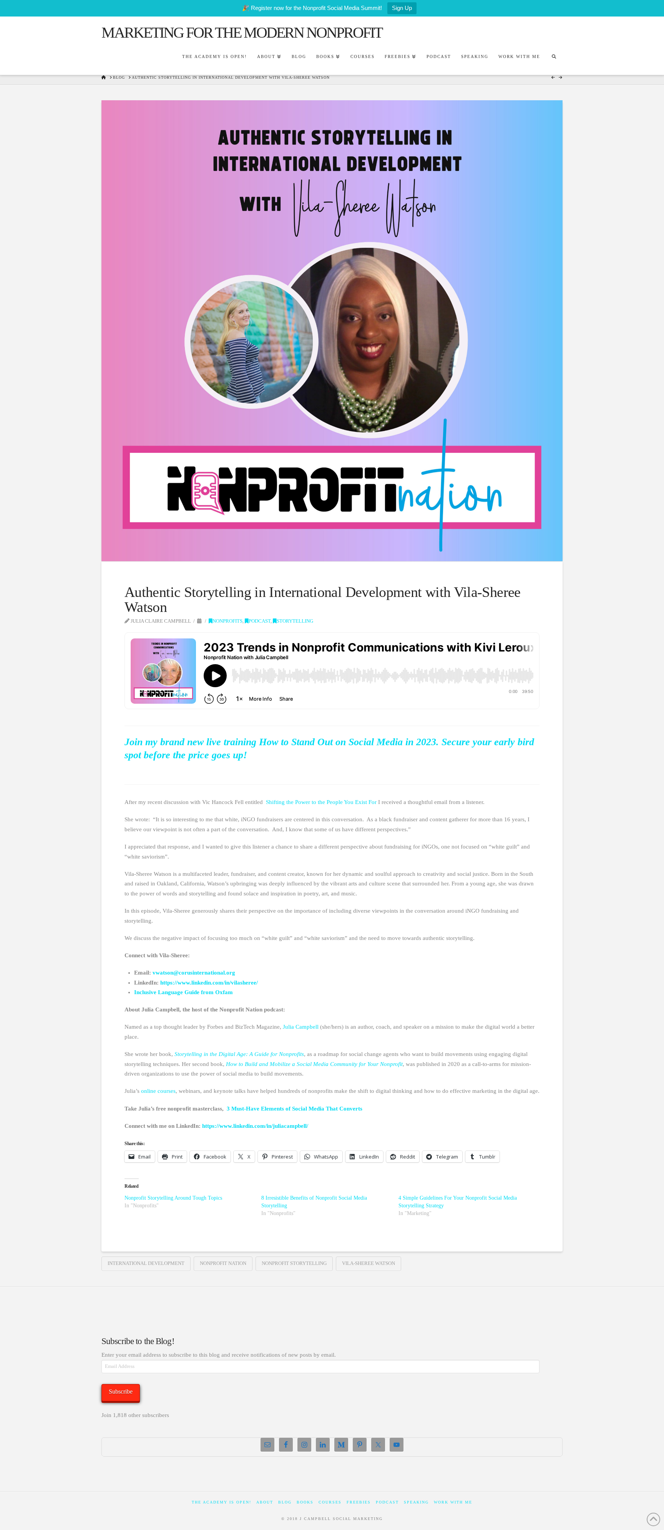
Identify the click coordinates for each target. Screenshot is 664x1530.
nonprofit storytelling (294, 1263)
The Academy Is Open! (221, 1502)
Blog (285, 1502)
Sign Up (402, 8)
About (264, 1502)
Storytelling (295, 621)
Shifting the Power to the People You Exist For (321, 802)
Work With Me (453, 1502)
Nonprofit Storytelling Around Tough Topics (173, 1198)
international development (146, 1263)
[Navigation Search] (554, 57)
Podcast (260, 621)
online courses (158, 1091)
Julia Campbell (301, 1027)
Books (305, 1502)
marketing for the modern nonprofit (241, 32)
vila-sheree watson (368, 1263)
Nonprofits (227, 621)
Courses (330, 1502)
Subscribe (121, 1391)
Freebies (359, 1502)
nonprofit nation (223, 1263)
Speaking (416, 1502)
